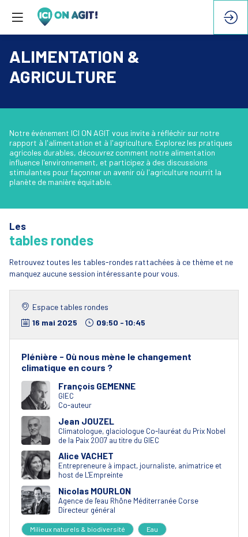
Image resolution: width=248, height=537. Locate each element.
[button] (17, 17)
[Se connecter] (230, 17)
